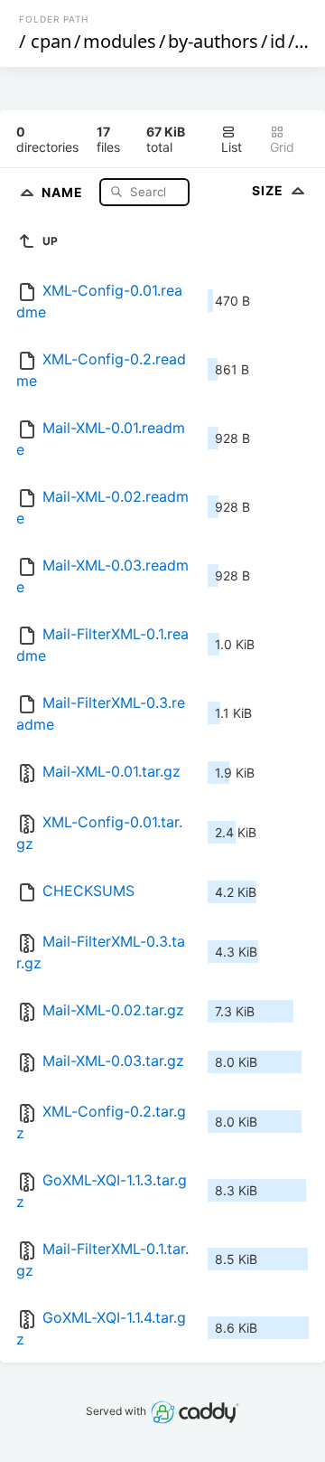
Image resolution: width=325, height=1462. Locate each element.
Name (64, 191)
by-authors (213, 41)
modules (119, 41)
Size (269, 190)
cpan (51, 41)
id (277, 41)
